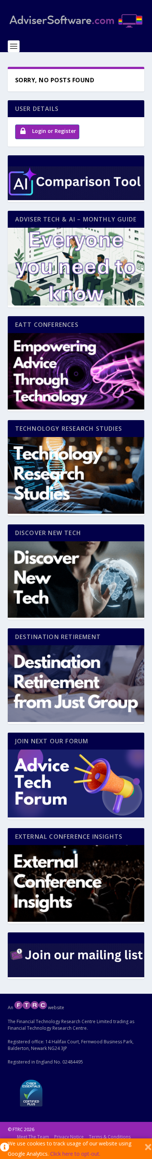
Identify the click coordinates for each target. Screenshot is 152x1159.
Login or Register (54, 130)
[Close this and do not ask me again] (148, 1148)
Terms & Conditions (110, 1137)
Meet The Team (33, 1137)
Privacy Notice (69, 1137)
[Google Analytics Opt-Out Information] (4, 1148)
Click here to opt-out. (75, 1153)
